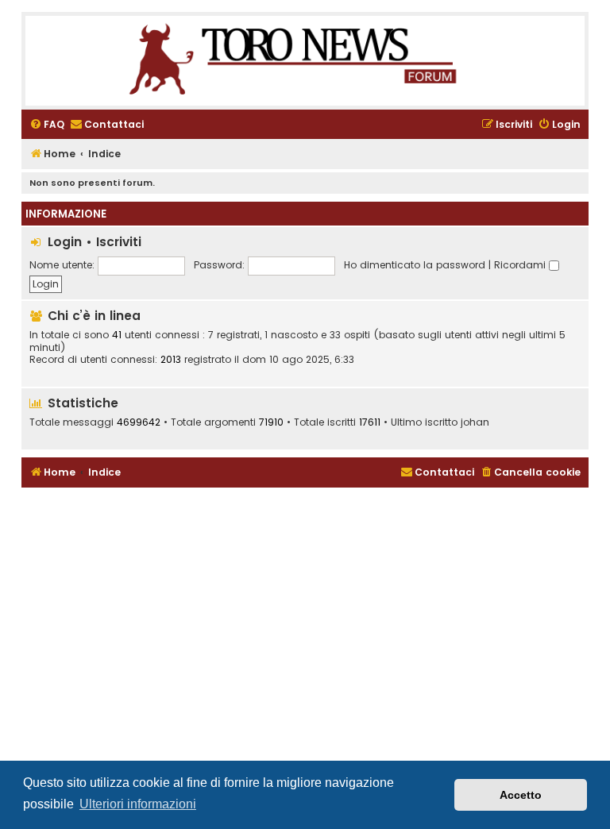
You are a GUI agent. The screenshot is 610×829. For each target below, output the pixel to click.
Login (65, 241)
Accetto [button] (521, 795)
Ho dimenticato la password (414, 265)
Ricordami (521, 265)
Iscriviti (118, 241)
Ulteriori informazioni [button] (137, 804)
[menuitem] (46, 125)
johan (475, 422)
